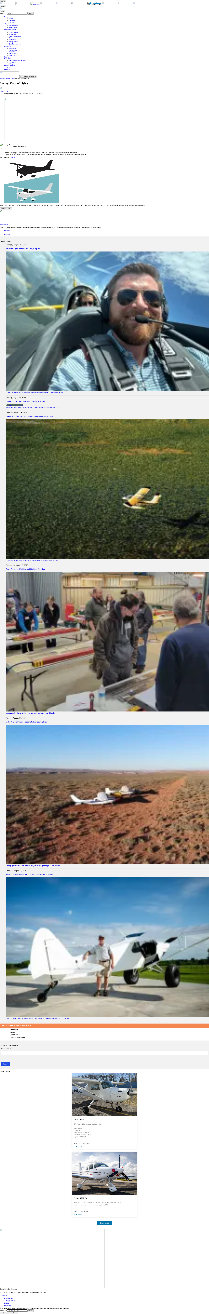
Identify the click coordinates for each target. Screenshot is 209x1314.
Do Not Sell (7, 1305)
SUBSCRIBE (14, 1030)
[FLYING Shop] (140, 4)
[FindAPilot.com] (125, 4)
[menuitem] (106, 19)
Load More (104, 1223)
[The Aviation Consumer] (94, 4)
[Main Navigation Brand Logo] (7, 9)
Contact (6, 1304)
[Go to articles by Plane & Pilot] (104, 89)
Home (2, 78)
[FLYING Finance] (110, 4)
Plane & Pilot (4, 91)
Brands (3, 1)
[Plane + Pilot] (7, 4)
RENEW (13, 1032)
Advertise (7, 1302)
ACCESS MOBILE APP (17, 1037)
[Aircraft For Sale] (63, 4)
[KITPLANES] (79, 4)
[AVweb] (35, 4)
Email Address (6, 1049)
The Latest (11, 78)
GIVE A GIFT (14, 1035)
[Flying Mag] (23, 4)
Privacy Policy (8, 1298)
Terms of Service (9, 1300)
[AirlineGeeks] (48, 4)
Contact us (13, 157)
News (6, 78)
